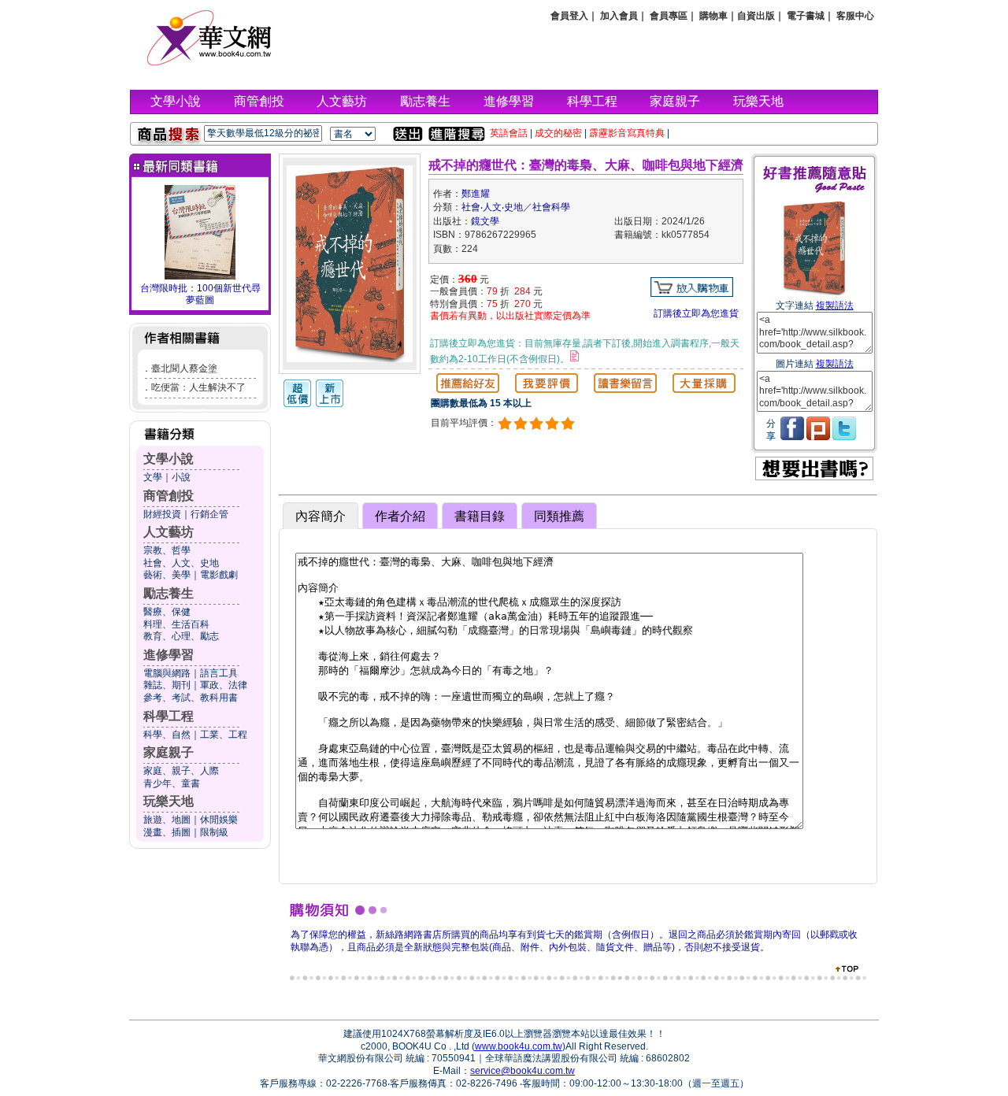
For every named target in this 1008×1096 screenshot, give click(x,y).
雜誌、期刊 (167, 685)
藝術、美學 (167, 574)
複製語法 (835, 305)
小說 (181, 477)
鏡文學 (485, 221)
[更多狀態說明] (574, 356)
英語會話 (509, 133)
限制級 (214, 832)
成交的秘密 (558, 133)
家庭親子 (675, 101)
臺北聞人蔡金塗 (184, 368)
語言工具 (219, 673)
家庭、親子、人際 (181, 770)
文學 (152, 477)
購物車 (713, 15)
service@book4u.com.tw (522, 1070)
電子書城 (806, 15)
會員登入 (569, 15)
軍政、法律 (223, 685)
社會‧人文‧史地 (492, 207)
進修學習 (509, 101)
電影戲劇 (219, 574)
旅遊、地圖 (167, 819)
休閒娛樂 (219, 819)
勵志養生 (425, 101)
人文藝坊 (342, 101)
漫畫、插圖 (167, 832)
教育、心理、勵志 (181, 636)
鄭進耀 (475, 193)
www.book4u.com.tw (518, 1046)
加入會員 (619, 15)
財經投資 (162, 514)
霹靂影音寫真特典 (627, 133)
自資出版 (756, 15)
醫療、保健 (167, 611)
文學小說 (175, 101)
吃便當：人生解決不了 (198, 387)
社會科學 (551, 207)
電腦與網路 (167, 673)
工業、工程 (223, 734)
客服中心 (855, 15)
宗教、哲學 (167, 550)
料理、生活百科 (176, 624)
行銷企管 (209, 514)
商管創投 (259, 101)
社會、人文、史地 (181, 562)
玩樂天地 (758, 101)
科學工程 (592, 101)
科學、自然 (167, 734)
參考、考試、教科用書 (190, 697)
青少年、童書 (171, 783)
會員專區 (668, 15)
